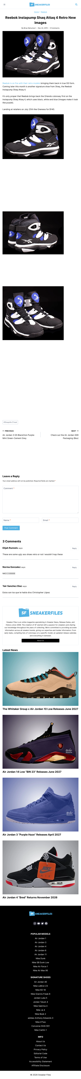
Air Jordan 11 (40, 954)
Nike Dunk (40, 958)
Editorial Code (40, 1053)
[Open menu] (4, 4)
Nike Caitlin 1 (40, 1030)
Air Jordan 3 (40, 942)
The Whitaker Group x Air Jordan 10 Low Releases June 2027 (40, 708)
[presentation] (40, 679)
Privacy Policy (40, 1049)
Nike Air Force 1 (40, 966)
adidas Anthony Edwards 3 (40, 1018)
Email (46, 520)
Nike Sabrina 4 (40, 1006)
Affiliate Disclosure (41, 1065)
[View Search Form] (76, 4)
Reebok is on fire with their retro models (21, 83)
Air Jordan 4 (40, 946)
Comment (9, 488)
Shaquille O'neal (10, 422)
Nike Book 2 (40, 1014)
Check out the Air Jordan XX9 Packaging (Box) (64, 434)
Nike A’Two (40, 1022)
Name (7, 520)
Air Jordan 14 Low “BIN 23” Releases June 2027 (32, 771)
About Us (40, 1041)
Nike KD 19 (40, 990)
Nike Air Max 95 (40, 970)
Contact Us (40, 1045)
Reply (74, 548)
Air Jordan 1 (40, 938)
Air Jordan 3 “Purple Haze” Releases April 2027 (32, 834)
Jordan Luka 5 (40, 998)
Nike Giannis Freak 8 (40, 994)
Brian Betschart (30, 28)
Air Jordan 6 (40, 950)
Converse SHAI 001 (40, 1026)
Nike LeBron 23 (40, 986)
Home (36, 12)
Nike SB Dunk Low (40, 962)
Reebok (44, 12)
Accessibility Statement (40, 1061)
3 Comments (54, 28)
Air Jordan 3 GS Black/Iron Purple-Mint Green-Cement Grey (19, 434)
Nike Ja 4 (40, 1010)
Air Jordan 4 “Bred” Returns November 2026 (30, 897)
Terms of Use (40, 1057)
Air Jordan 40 (40, 982)
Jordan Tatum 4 (40, 1002)
